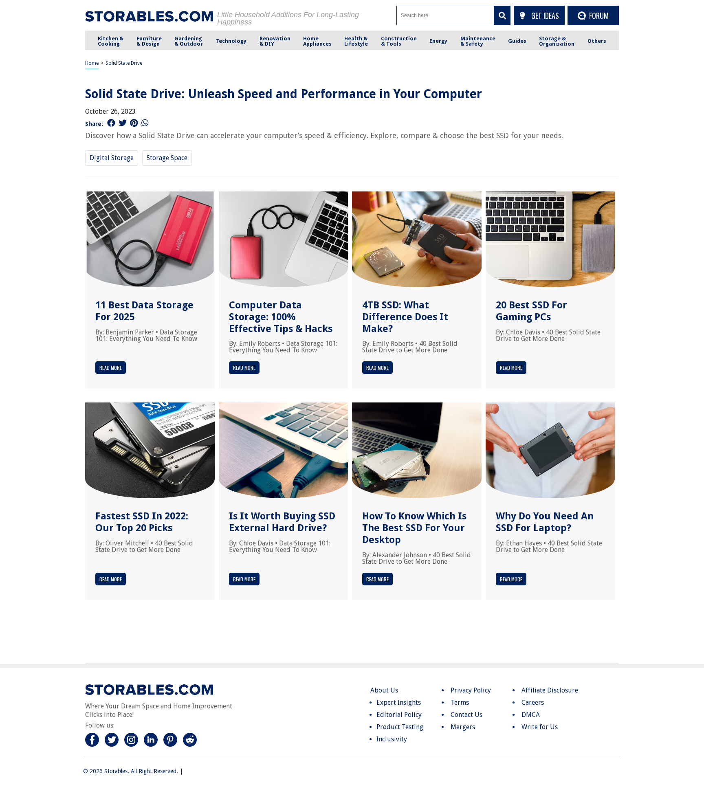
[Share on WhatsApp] (145, 123)
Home (92, 63)
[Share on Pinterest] (134, 123)
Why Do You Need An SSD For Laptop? (545, 522)
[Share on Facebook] (111, 123)
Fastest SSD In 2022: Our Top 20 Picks (141, 522)
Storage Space (167, 158)
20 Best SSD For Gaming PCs (531, 311)
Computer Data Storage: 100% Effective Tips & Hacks (280, 316)
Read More (110, 367)
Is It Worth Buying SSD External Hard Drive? (282, 522)
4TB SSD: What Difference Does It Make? (405, 316)
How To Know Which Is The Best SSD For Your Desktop (414, 527)
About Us (384, 690)
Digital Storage (112, 158)
